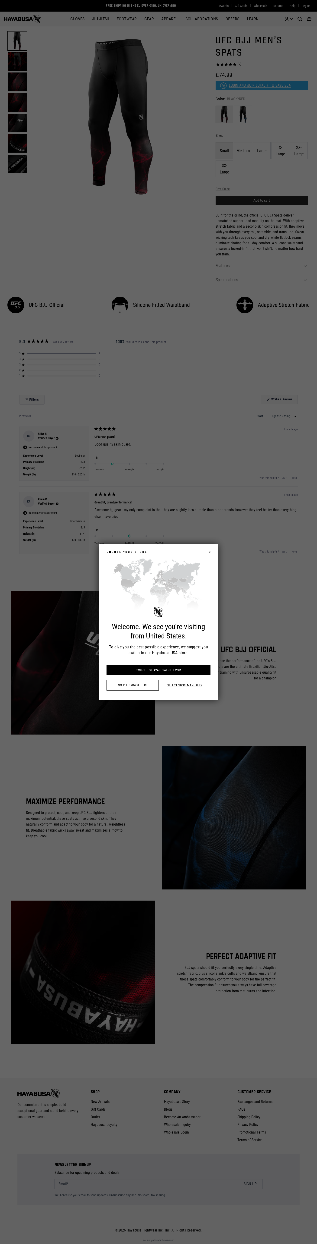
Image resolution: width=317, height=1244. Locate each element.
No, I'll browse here (132, 685)
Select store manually (184, 685)
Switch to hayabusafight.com (158, 670)
